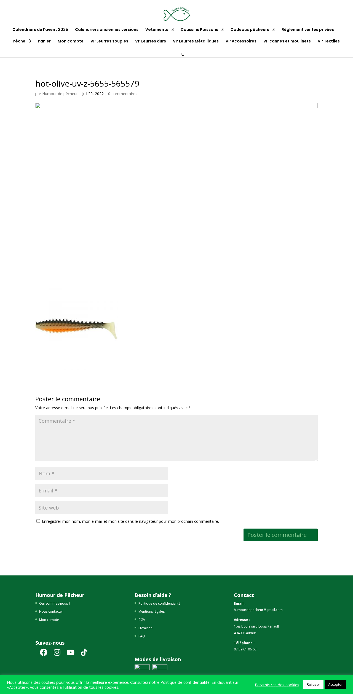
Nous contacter (51, 611)
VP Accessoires (241, 41)
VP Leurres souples (109, 41)
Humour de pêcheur (60, 93)
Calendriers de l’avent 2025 (40, 30)
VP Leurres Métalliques (196, 41)
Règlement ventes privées (308, 30)
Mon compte (71, 41)
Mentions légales (151, 611)
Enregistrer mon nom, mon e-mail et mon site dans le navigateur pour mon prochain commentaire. (130, 521)
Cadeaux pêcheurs (250, 30)
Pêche (19, 41)
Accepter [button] (335, 684)
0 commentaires (122, 93)
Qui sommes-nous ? (54, 603)
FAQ (141, 636)
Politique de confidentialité (159, 603)
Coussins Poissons (199, 30)
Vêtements (156, 30)
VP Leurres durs (150, 41)
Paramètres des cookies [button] (277, 684)
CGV (141, 619)
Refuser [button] (313, 684)
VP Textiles (329, 41)
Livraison (145, 628)
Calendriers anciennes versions (106, 30)
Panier (44, 41)
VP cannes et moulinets (287, 41)
